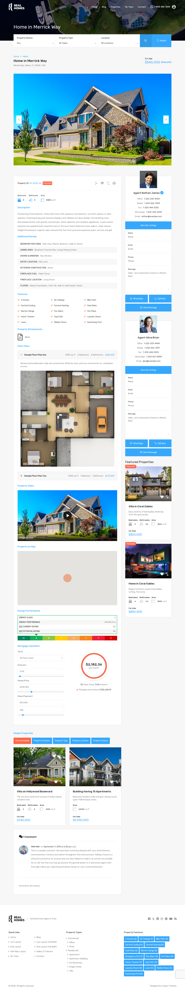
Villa (71, 971)
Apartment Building (78, 958)
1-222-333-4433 (154, 212)
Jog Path (58, 316)
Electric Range (27, 311)
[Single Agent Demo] (17, 10)
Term (20, 651)
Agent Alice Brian (148, 337)
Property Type (66, 38)
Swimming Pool (94, 322)
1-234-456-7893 (152, 203)
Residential (73, 950)
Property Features (42, 741)
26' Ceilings (59, 300)
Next (166, 120)
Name (130, 233)
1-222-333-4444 (152, 199)
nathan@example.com (151, 216)
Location (105, 38)
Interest (22, 665)
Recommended (22, 741)
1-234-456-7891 (152, 348)
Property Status (25, 38)
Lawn (23, 322)
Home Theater (27, 316)
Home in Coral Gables (141, 583)
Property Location (80, 741)
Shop (71, 946)
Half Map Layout (18, 951)
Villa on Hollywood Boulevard (34, 791)
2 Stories (25, 300)
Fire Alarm (58, 311)
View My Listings (148, 225)
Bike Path (91, 300)
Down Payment (25, 696)
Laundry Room (94, 316)
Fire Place (91, 311)
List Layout (15, 942)
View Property (39, 778)
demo (27, 337)
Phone (131, 257)
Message (132, 269)
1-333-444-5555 (151, 207)
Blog (104, 7)
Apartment (74, 954)
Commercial (73, 938)
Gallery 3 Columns (44, 951)
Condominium (75, 962)
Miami (25, 56)
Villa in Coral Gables (141, 506)
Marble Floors (60, 322)
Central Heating (61, 305)
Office (72, 942)
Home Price (23, 680)
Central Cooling (28, 305)
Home (94, 7)
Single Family (75, 967)
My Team (129, 7)
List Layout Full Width (46, 942)
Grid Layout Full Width (46, 947)
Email (130, 245)
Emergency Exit (133, 956)
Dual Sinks (92, 305)
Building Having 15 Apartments (92, 791)
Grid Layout (15, 947)
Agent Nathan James (146, 192)
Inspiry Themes (169, 986)
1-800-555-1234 (162, 7)
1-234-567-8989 (154, 356)
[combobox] (35, 43)
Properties (115, 7)
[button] (67, 578)
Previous (19, 120)
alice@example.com (151, 361)
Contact (142, 7)
